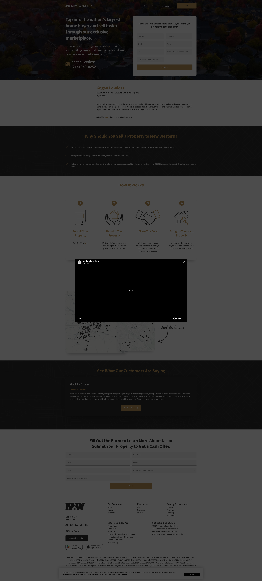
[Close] (184, 262)
